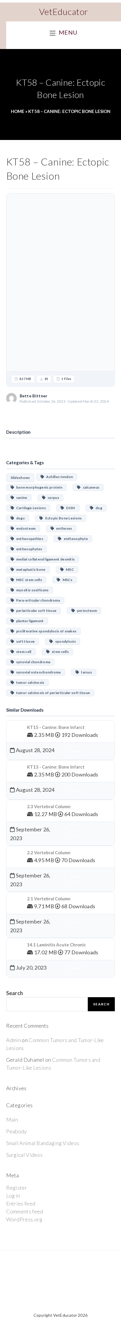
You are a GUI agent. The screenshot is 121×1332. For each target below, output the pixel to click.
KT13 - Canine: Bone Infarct (56, 766)
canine (20, 497)
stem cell (22, 651)
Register (16, 1187)
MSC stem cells (28, 580)
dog (97, 508)
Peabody (16, 1131)
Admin (13, 1040)
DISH (69, 508)
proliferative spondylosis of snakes (45, 631)
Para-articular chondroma (37, 600)
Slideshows (20, 477)
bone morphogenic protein (38, 487)
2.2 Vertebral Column (48, 852)
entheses (63, 528)
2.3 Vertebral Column (48, 806)
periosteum (86, 610)
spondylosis (64, 641)
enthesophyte (75, 538)
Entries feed (21, 1203)
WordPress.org (24, 1219)
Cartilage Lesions (30, 508)
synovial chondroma (32, 662)
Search (14, 993)
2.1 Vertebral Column (48, 898)
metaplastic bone (30, 569)
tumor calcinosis (29, 682)
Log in (13, 1195)
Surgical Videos (24, 1155)
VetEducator (63, 11)
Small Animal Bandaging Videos (43, 1143)
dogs (19, 518)
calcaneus (90, 487)
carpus (52, 497)
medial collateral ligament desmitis (44, 559)
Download (60, 414)
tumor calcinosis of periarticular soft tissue (52, 693)
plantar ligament (29, 621)
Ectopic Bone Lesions (62, 518)
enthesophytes (28, 549)
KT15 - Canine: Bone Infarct (56, 727)
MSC (69, 569)
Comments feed (24, 1211)
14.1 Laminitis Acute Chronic (56, 944)
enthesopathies (28, 538)
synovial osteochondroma (37, 672)
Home (17, 111)
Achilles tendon (58, 477)
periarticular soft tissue (35, 610)
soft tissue (24, 641)
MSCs (66, 580)
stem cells (59, 651)
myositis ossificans (31, 590)
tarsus (85, 672)
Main (12, 1119)
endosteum (25, 528)
